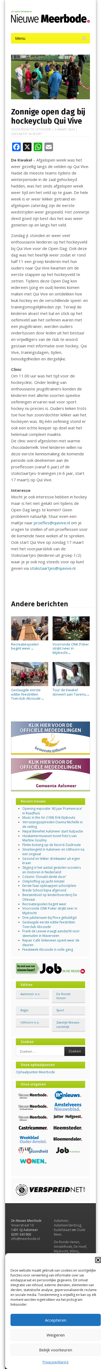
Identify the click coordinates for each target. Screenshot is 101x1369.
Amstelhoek (63, 1246)
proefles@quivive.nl (52, 522)
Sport (37, 134)
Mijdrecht (61, 1251)
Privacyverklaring (55, 1362)
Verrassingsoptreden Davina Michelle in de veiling (52, 824)
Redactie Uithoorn (36, 129)
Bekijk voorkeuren (55, 1349)
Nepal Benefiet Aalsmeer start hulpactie (52, 831)
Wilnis (74, 1251)
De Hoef (80, 1246)
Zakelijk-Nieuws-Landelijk (68, 1024)
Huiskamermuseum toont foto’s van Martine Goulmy (49, 838)
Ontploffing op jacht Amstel (43, 881)
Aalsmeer (61, 1220)
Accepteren (55, 1320)
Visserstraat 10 (22, 1225)
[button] (98, 1260)
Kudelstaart (62, 1230)
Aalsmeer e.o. (30, 994)
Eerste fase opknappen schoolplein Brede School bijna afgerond (49, 888)
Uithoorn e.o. (30, 1022)
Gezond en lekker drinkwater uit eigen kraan (51, 861)
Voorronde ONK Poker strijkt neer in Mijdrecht (71, 648)
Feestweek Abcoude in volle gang (47, 949)
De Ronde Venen (63, 996)
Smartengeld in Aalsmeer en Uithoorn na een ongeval (53, 851)
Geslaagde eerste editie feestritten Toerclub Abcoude (27, 694)
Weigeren (56, 1335)
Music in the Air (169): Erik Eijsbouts (48, 817)
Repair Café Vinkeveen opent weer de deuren (50, 942)
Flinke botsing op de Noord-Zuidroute (51, 845)
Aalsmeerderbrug (67, 1225)
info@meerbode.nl (25, 1238)
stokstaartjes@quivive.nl (52, 568)
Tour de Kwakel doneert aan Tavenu (71, 691)
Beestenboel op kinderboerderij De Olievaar (49, 897)
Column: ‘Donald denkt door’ (44, 876)
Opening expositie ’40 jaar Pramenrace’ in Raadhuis (52, 810)
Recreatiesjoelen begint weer (25, 646)
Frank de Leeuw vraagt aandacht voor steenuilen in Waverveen (51, 933)
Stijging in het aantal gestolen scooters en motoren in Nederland (51, 869)
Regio (24, 1010)
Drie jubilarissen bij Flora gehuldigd (49, 917)
